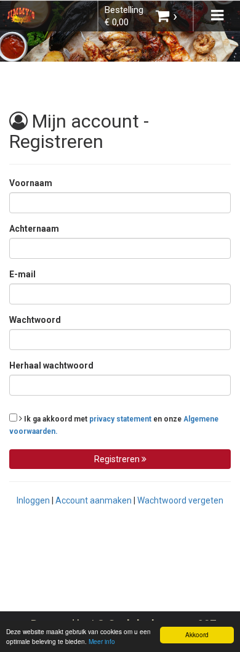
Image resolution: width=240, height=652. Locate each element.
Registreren (118, 459)
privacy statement (120, 419)
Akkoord (197, 634)
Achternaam (34, 229)
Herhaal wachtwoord (51, 365)
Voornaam (30, 183)
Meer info (102, 641)
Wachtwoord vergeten (180, 500)
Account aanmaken (93, 500)
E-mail (22, 274)
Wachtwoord (35, 320)
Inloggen (33, 500)
